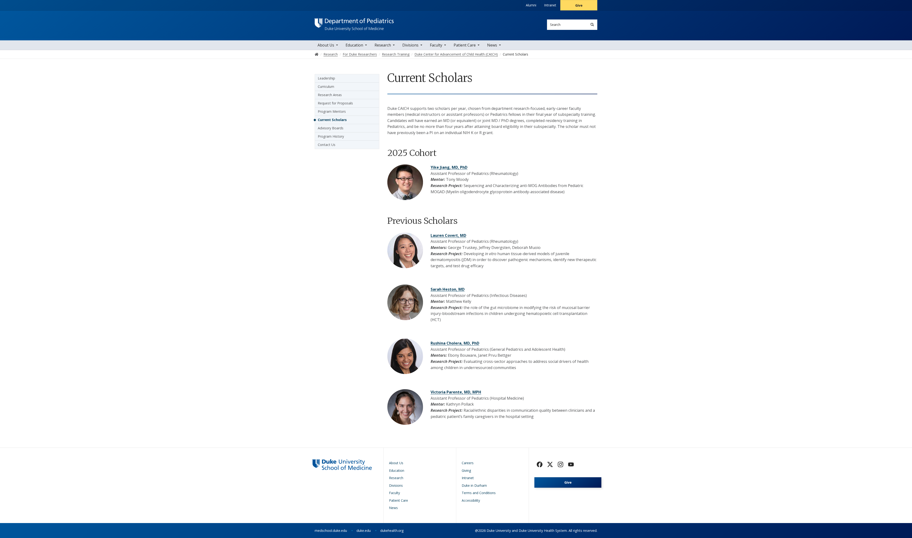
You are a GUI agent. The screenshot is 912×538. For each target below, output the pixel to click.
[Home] (354, 22)
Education (354, 45)
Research (383, 45)
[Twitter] (550, 464)
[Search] (592, 24)
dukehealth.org (392, 530)
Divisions (410, 45)
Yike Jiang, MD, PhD (449, 167)
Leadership (326, 78)
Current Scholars (332, 119)
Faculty (436, 45)
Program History (331, 136)
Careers (468, 463)
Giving (466, 470)
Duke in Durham (474, 485)
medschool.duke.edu (331, 530)
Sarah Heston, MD (448, 289)
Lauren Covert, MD (448, 235)
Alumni (531, 5)
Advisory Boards (330, 128)
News (492, 45)
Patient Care (465, 45)
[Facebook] (539, 464)
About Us (326, 45)
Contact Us (326, 144)
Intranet (550, 5)
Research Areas (330, 95)
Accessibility (471, 500)
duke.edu (363, 530)
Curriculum (326, 86)
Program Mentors (332, 111)
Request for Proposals (335, 103)
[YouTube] (571, 464)
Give (579, 5)
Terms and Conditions (479, 493)
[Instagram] (560, 464)
